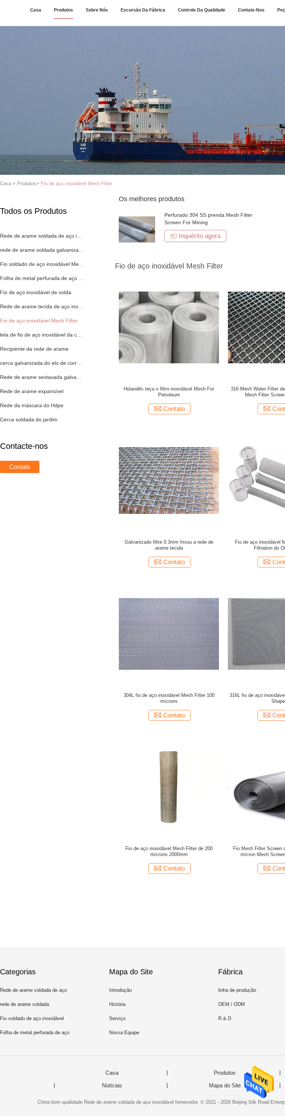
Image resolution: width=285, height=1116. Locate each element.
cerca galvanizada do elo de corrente (42, 363)
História (117, 1004)
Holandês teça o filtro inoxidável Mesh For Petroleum (169, 392)
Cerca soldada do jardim (29, 419)
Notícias (112, 1085)
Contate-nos (251, 10)
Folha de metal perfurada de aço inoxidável (42, 278)
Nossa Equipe (124, 1032)
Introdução (120, 990)
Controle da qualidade (201, 10)
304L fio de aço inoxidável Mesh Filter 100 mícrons (169, 698)
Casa (35, 10)
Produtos (63, 10)
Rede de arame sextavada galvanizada (42, 377)
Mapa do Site (225, 1085)
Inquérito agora (199, 235)
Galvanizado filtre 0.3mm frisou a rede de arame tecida (169, 545)
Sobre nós (97, 10)
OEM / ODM (231, 1004)
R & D (224, 1018)
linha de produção (237, 990)
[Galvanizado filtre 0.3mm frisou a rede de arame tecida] (169, 480)
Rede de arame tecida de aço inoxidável (42, 306)
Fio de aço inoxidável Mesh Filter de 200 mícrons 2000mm (169, 851)
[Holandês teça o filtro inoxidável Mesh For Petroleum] (169, 327)
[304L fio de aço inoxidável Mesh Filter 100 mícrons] (169, 633)
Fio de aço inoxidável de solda (35, 292)
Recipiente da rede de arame (34, 349)
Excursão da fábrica (143, 10)
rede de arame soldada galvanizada (42, 250)
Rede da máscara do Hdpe (31, 405)
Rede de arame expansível (31, 391)
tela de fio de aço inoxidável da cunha (42, 335)
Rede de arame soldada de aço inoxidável (42, 236)
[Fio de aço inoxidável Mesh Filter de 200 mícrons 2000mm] (169, 786)
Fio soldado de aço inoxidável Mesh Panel (42, 264)
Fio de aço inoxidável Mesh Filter (76, 183)
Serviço (117, 1018)
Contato (19, 467)
